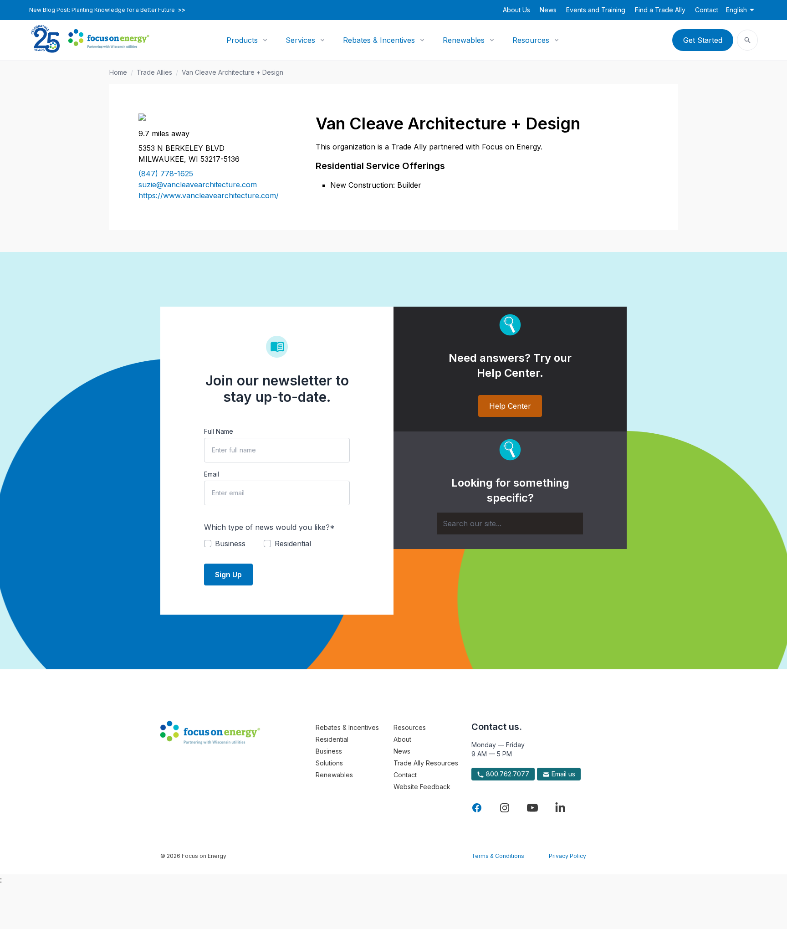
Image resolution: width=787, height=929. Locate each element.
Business (329, 751)
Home (118, 72)
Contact (706, 10)
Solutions (329, 763)
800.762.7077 (506, 774)
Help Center (510, 406)
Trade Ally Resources (426, 763)
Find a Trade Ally (660, 10)
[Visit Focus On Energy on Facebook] (476, 807)
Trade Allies (154, 72)
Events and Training (595, 10)
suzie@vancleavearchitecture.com (197, 184)
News (548, 10)
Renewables (464, 40)
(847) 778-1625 (165, 173)
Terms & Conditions (497, 855)
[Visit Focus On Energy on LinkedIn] (560, 807)
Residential (332, 739)
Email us (562, 774)
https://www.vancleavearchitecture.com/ (208, 195)
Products (242, 40)
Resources (530, 40)
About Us (516, 10)
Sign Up (228, 574)
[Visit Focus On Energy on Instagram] (504, 807)
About (402, 739)
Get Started (702, 40)
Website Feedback (422, 786)
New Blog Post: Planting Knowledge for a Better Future (107, 10)
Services (300, 40)
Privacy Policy (567, 855)
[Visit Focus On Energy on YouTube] (532, 807)
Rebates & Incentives (379, 40)
